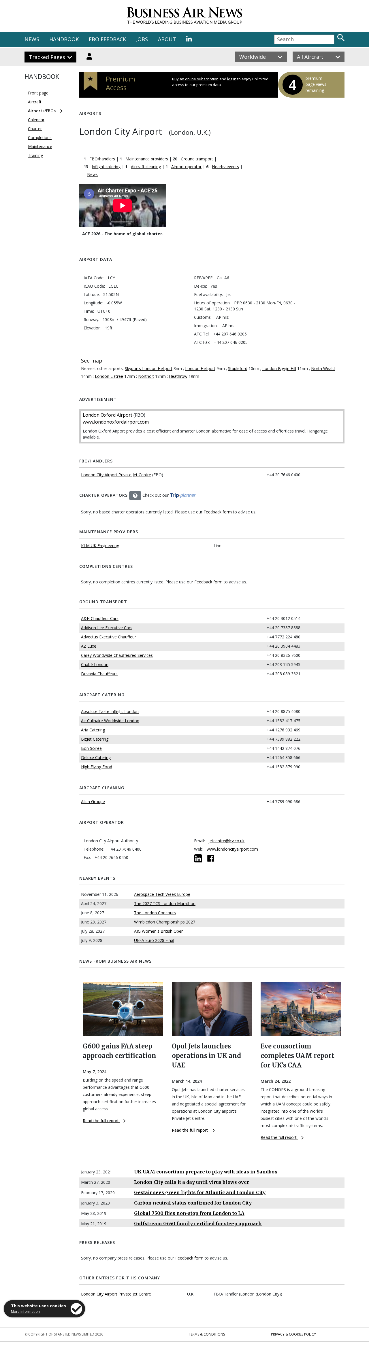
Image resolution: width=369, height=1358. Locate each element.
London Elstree (109, 376)
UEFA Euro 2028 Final (154, 940)
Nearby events (225, 166)
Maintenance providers (146, 159)
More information (25, 1311)
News (92, 174)
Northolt (146, 376)
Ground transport (197, 159)
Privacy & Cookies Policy (293, 1334)
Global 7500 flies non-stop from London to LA (189, 1213)
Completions (40, 137)
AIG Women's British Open (159, 931)
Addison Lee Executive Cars (106, 627)
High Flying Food (96, 766)
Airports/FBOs (42, 110)
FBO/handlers (102, 159)
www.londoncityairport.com (232, 849)
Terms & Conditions (207, 1334)
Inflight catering (106, 166)
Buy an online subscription (195, 78)
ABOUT (167, 39)
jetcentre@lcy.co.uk (226, 840)
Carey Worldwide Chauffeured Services (117, 655)
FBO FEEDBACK (107, 39)
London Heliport (200, 368)
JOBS (142, 39)
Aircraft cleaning (146, 166)
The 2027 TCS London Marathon (164, 903)
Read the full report (101, 1120)
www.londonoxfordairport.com (116, 422)
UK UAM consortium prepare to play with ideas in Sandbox (206, 1172)
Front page (38, 93)
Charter (35, 128)
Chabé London (94, 664)
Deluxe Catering (96, 757)
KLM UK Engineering (100, 545)
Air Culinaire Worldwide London (110, 720)
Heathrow (178, 376)
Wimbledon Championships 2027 (164, 922)
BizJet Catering (94, 739)
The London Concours (155, 912)
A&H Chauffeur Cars (99, 618)
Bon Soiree (91, 748)
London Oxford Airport (107, 415)
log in (231, 78)
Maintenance (40, 146)
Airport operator (186, 166)
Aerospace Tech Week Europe (162, 894)
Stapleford (237, 368)
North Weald (323, 368)
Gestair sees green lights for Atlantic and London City (200, 1192)
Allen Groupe (93, 801)
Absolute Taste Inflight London (110, 711)
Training (35, 155)
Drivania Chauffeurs (99, 673)
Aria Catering (93, 730)
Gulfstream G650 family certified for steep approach (198, 1223)
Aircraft (35, 102)
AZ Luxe (88, 646)
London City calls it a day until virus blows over (191, 1182)
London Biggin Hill (279, 368)
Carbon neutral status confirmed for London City (193, 1203)
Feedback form (218, 512)
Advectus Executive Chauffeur (108, 637)
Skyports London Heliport (148, 368)
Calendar (36, 119)
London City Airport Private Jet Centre (116, 474)
